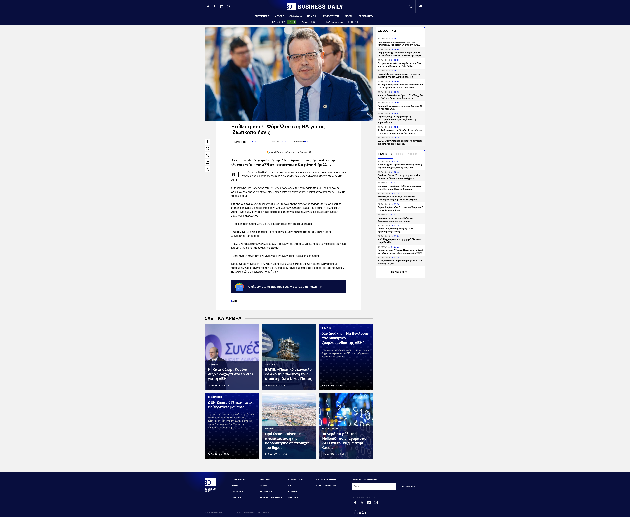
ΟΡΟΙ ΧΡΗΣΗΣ (264, 513)
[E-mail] (207, 169)
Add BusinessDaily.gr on (289, 152)
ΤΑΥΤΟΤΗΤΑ (236, 513)
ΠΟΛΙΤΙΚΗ (312, 16)
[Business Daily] (315, 6)
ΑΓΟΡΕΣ (279, 16)
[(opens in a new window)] (208, 6)
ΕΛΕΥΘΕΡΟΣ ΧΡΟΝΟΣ (326, 479)
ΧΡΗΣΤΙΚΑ (293, 497)
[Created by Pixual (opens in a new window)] (385, 513)
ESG (290, 485)
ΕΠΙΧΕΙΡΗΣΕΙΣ (262, 16)
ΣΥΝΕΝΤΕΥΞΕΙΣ (331, 16)
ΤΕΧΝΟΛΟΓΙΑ (266, 491)
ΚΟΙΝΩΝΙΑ (265, 479)
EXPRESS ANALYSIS (326, 485)
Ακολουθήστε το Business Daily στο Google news (282, 286)
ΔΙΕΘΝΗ (349, 16)
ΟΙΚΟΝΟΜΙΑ (295, 16)
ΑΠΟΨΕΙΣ (292, 491)
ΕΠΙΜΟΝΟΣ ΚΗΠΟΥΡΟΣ (271, 497)
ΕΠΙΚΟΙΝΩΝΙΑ (249, 513)
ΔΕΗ (234, 301)
